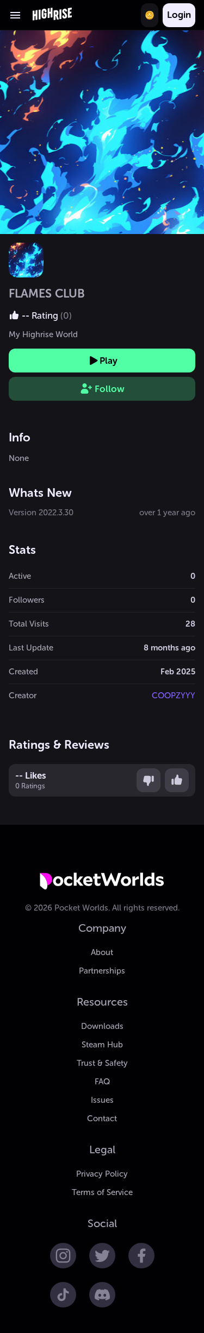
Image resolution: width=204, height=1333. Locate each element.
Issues (102, 1100)
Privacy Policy (102, 1174)
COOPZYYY (173, 695)
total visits (29, 624)
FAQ (102, 1081)
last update (31, 648)
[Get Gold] (149, 15)
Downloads (102, 1026)
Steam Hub (102, 1045)
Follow (110, 388)
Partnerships (102, 971)
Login (179, 14)
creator (22, 695)
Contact (102, 1118)
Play (109, 360)
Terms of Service (102, 1192)
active (20, 576)
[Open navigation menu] (15, 15)
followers (27, 600)
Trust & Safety (102, 1063)
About (102, 952)
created (23, 672)
